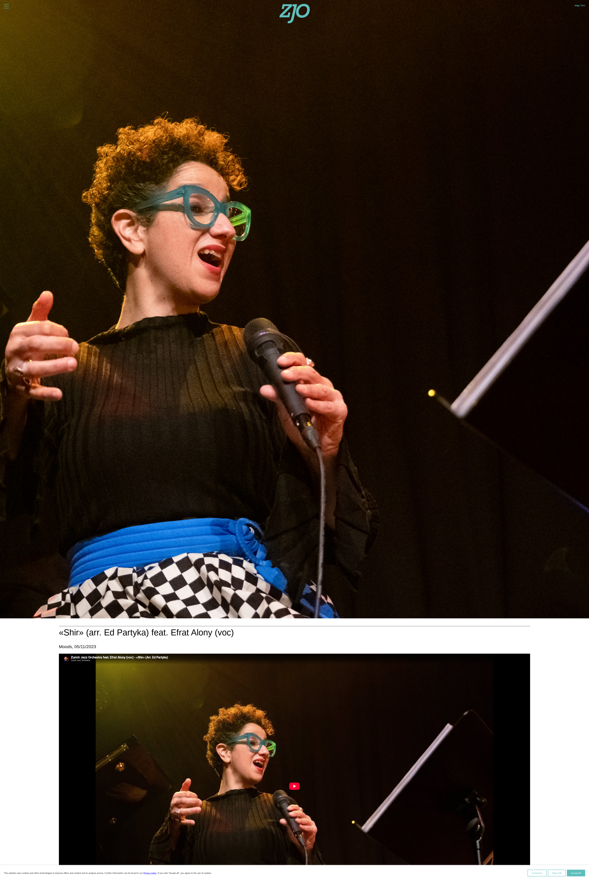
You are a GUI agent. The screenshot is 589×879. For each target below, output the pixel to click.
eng (577, 5)
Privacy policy (149, 873)
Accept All (576, 873)
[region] (294, 872)
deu (583, 5)
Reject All (556, 873)
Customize (537, 873)
